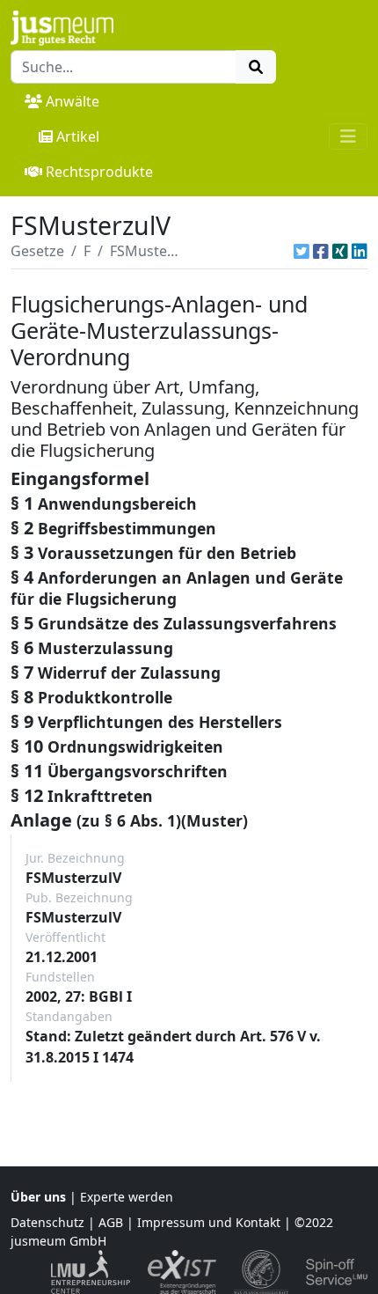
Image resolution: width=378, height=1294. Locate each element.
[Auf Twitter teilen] (301, 250)
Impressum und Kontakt (208, 1222)
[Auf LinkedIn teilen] (359, 250)
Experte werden (126, 1196)
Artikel (77, 136)
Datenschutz (47, 1222)
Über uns (38, 1196)
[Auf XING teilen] (340, 250)
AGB (110, 1222)
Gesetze (37, 251)
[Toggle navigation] (348, 136)
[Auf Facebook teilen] (321, 250)
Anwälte (72, 101)
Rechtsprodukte (99, 171)
